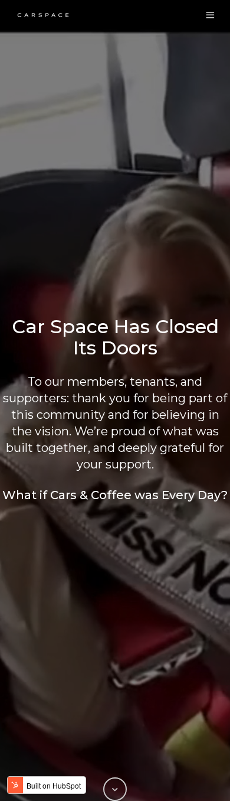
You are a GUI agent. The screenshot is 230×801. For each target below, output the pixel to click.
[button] (210, 15)
